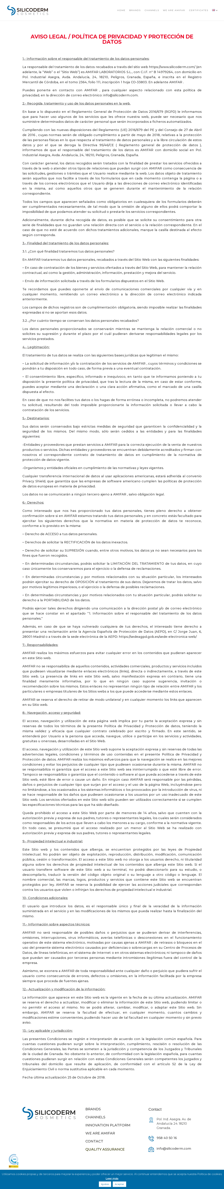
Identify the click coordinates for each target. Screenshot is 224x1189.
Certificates (198, 10)
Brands (135, 10)
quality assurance (105, 1149)
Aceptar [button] (119, 1184)
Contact (94, 1141)
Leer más (112, 1178)
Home (121, 10)
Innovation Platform (107, 1125)
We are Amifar (174, 10)
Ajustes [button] (105, 1184)
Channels (152, 10)
